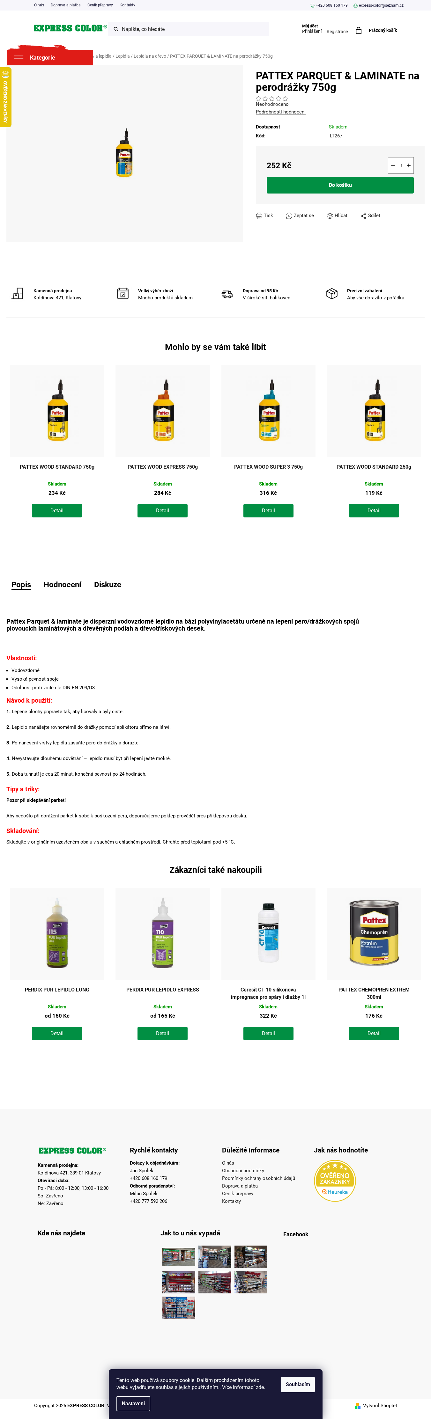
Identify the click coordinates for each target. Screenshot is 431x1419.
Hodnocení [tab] (62, 584)
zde (260, 1387)
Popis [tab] (21, 584)
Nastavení (133, 1404)
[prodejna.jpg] (214, 1255)
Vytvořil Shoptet (380, 1405)
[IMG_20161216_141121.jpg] (178, 1280)
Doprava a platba (66, 5)
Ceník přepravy (100, 5)
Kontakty (127, 5)
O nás (39, 5)
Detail (56, 511)
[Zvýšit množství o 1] (408, 165)
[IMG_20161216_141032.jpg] (250, 1255)
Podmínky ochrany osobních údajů (258, 1178)
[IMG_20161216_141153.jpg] (250, 1280)
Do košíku (340, 185)
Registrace (337, 31)
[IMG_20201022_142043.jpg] (178, 1255)
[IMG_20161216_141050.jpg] (214, 1280)
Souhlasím (298, 1384)
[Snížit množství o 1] (393, 165)
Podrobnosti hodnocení (281, 112)
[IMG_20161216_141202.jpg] (178, 1306)
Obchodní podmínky (243, 1171)
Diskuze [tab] (107, 584)
